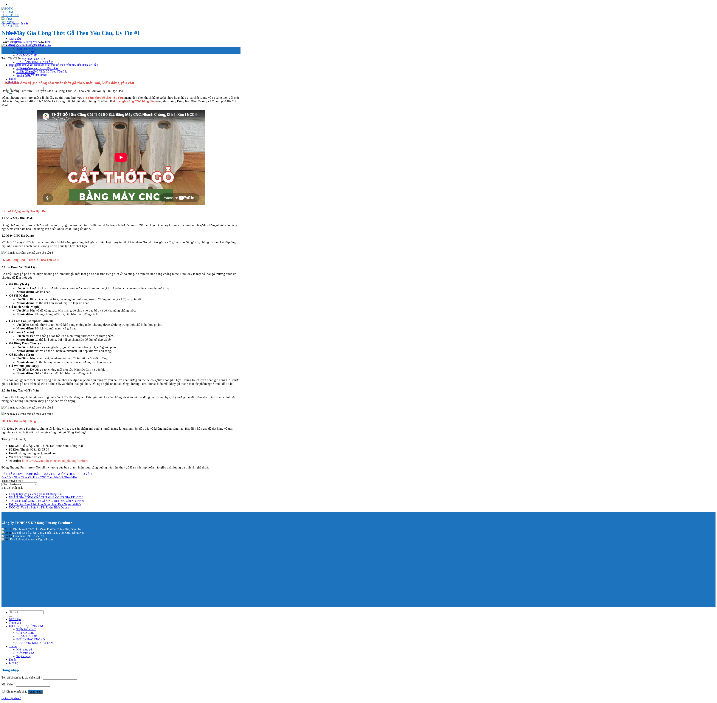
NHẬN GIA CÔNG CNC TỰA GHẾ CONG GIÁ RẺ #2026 (46, 497)
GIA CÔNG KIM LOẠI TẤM (34, 62)
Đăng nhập (35, 691)
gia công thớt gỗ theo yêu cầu (103, 97)
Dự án (12, 79)
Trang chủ (15, 622)
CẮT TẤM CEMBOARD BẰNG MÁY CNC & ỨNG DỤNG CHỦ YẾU (46, 474)
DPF (48, 42)
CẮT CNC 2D (25, 52)
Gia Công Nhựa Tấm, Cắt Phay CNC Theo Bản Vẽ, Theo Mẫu (39, 477)
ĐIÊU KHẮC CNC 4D (30, 58)
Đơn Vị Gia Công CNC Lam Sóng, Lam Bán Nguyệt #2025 (45, 504)
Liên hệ (13, 663)
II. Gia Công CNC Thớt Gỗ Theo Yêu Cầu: (42, 71)
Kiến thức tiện (24, 649)
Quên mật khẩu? (11, 698)
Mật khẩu (8, 684)
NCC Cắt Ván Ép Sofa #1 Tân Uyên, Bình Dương (39, 507)
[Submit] (10, 93)
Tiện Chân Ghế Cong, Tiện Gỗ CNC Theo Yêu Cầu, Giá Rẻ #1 (46, 500)
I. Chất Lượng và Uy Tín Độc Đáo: (37, 68)
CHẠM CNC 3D (26, 55)
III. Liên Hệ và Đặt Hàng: (31, 74)
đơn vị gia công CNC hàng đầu (134, 101)
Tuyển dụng (23, 656)
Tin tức (13, 646)
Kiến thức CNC (25, 652)
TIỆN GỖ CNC (26, 48)
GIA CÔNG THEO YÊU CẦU (15, 24)
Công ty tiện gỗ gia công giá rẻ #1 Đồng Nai (35, 494)
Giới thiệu (15, 38)
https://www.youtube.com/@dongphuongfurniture (55, 460)
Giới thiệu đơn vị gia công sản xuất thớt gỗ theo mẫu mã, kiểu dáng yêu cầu (53, 64)
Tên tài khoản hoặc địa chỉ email (21, 677)
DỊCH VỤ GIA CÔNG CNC (26, 626)
